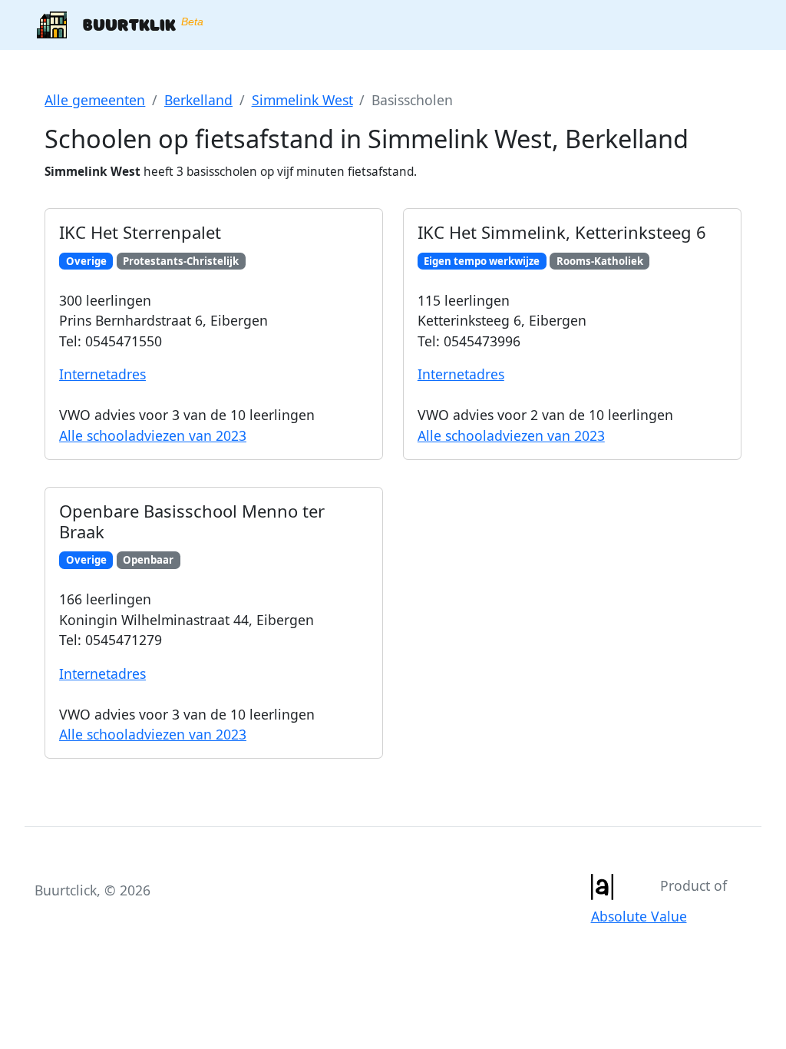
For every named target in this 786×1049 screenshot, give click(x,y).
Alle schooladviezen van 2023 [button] (152, 435)
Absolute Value (639, 916)
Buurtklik (135, 24)
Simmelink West (302, 100)
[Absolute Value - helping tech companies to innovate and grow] (601, 885)
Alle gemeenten (95, 100)
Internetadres (102, 374)
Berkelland (198, 100)
